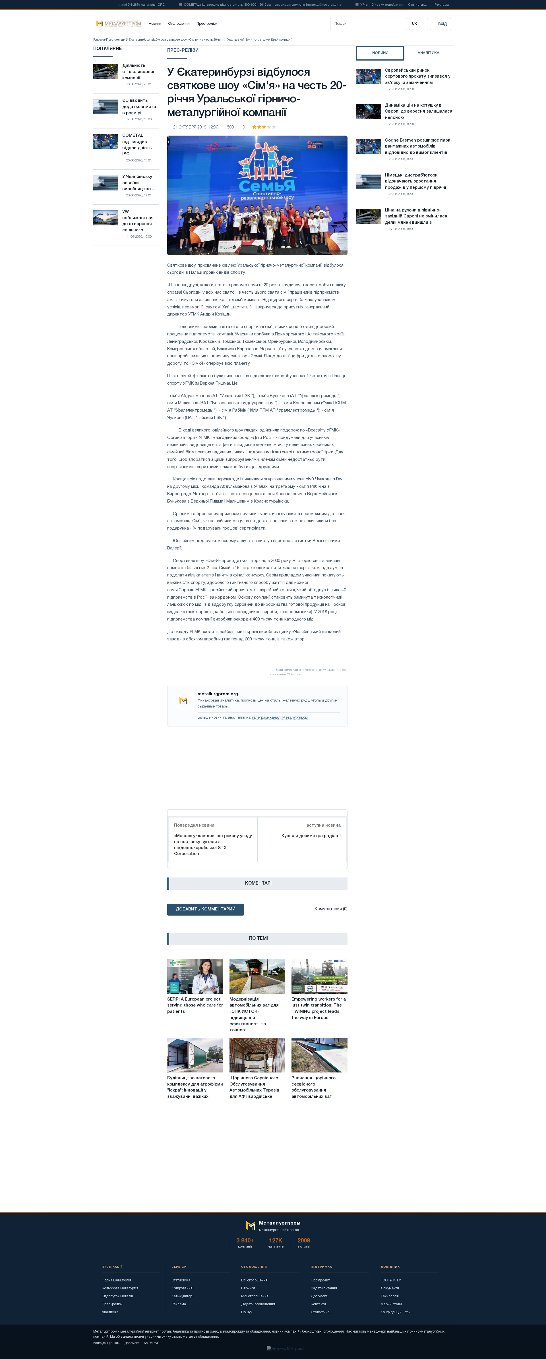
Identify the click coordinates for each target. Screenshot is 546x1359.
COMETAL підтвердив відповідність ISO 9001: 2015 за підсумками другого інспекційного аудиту (242, 4)
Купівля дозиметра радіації (311, 836)
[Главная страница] (117, 24)
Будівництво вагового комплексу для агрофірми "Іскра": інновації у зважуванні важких (195, 1087)
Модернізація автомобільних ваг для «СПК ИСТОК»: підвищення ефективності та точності (254, 1014)
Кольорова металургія (120, 1288)
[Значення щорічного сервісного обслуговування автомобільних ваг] (319, 1055)
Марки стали (391, 1304)
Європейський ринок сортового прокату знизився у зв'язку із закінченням (417, 77)
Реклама (442, 4)
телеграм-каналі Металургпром (280, 717)
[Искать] (400, 24)
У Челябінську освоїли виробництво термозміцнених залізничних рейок (401, 4)
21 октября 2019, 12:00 (195, 127)
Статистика (417, 4)
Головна (99, 39)
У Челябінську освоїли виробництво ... (138, 183)
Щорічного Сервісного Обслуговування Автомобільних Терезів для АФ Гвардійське (254, 1087)
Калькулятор (181, 1296)
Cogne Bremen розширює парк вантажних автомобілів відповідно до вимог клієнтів (417, 146)
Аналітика (110, 1312)
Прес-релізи (207, 24)
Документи (389, 1288)
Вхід (442, 24)
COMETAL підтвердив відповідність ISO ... (137, 145)
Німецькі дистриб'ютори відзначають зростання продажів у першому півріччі (415, 181)
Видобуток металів (117, 1296)
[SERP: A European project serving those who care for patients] (195, 976)
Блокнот (248, 1288)
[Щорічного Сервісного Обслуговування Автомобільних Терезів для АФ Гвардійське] (257, 1055)
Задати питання (324, 1288)
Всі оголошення (254, 1280)
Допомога (319, 1296)
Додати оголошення (258, 1304)
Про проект (320, 1280)
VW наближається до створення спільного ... (138, 221)
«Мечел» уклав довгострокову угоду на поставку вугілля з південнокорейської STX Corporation (213, 845)
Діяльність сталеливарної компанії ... (138, 72)
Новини (155, 24)
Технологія (389, 1296)
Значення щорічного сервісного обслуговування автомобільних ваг (313, 1087)
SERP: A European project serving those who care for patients (195, 1005)
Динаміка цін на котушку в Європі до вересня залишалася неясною (418, 111)
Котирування (182, 1288)
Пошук (247, 1312)
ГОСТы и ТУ (390, 1280)
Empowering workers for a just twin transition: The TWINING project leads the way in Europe (318, 1008)
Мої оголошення (254, 1296)
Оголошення (179, 24)
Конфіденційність (395, 1312)
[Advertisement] (257, 766)
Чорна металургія (116, 1280)
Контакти (318, 1304)
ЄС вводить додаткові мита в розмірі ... (139, 107)
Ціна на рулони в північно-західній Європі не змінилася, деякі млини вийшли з (416, 216)
